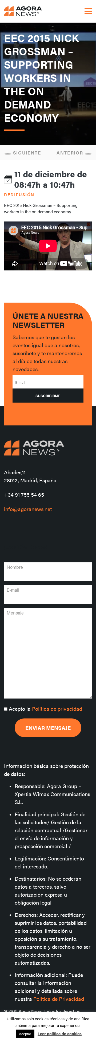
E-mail (20, 382)
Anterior (71, 152)
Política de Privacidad (58, 998)
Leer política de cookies (60, 1033)
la (45, 708)
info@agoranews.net (28, 509)
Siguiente (26, 152)
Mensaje (15, 612)
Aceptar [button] (25, 1033)
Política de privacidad (57, 708)
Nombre (15, 567)
